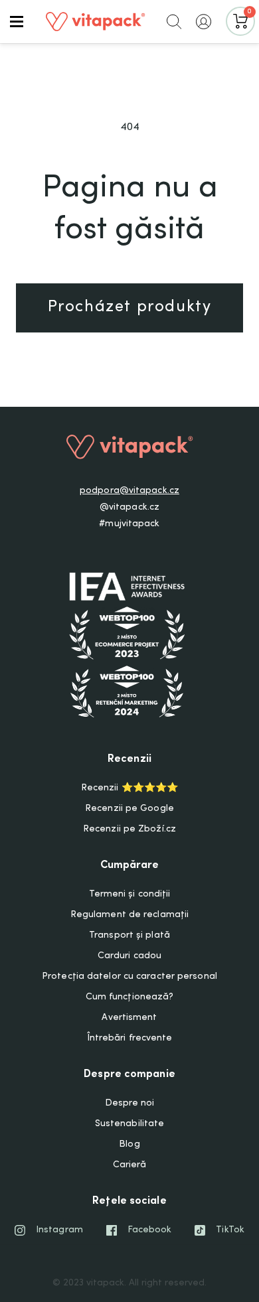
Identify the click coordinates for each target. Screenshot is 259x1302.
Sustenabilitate (130, 1124)
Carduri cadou (129, 956)
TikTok (230, 1230)
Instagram (59, 1230)
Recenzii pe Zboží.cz (129, 829)
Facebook (150, 1230)
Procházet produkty (130, 308)
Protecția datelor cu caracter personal (129, 976)
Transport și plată (129, 935)
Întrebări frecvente (130, 1038)
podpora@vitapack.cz (129, 491)
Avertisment (129, 1018)
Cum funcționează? (130, 997)
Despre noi (130, 1103)
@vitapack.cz (129, 507)
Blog (129, 1144)
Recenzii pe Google (129, 809)
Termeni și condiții (130, 894)
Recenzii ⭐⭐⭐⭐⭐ (129, 788)
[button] (16, 21)
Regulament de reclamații (129, 915)
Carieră (130, 1165)
